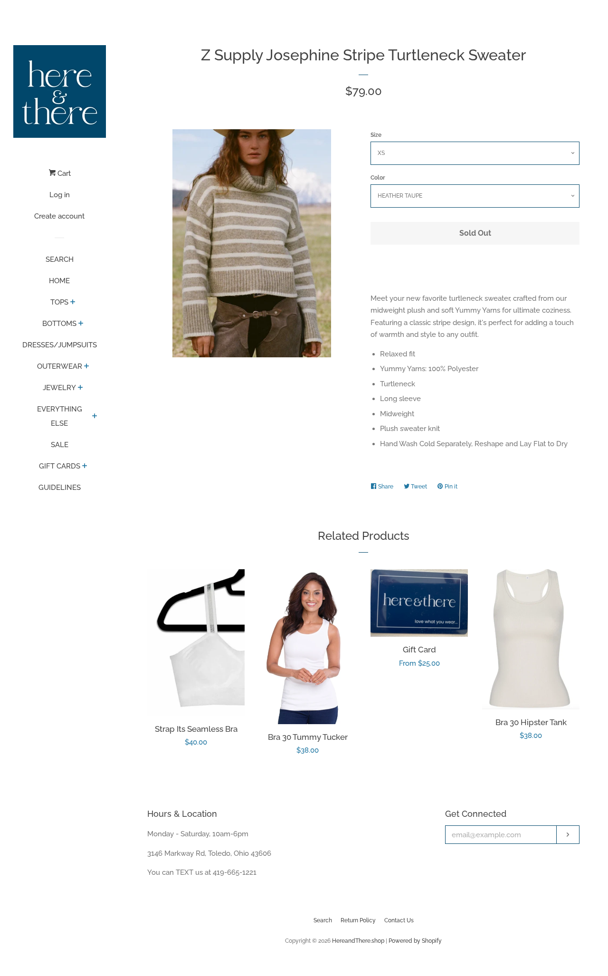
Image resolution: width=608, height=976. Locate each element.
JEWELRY (59, 387)
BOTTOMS (59, 323)
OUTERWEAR (59, 366)
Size (375, 135)
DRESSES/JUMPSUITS (59, 345)
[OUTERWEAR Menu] (86, 367)
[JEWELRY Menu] (80, 388)
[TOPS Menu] (72, 303)
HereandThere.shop (358, 941)
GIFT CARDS (59, 466)
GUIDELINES (59, 487)
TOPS (59, 302)
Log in (59, 195)
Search (323, 920)
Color (377, 177)
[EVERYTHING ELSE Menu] (94, 417)
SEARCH (60, 259)
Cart (63, 173)
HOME (59, 281)
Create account (59, 216)
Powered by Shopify (415, 941)
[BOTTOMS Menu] (81, 324)
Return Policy (358, 920)
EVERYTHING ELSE (59, 416)
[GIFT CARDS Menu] (84, 466)
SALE (59, 444)
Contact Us (399, 920)
